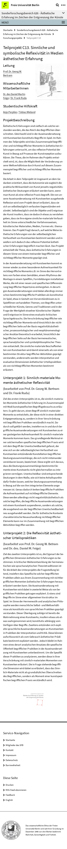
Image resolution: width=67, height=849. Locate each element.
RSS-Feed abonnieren (16, 789)
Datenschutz (12, 760)
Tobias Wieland (27, 112)
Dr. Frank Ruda (18, 98)
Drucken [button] (10, 784)
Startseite (7, 30)
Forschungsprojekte (12, 37)
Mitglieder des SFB (14, 745)
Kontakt (9, 750)
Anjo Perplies (10, 112)
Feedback (10, 794)
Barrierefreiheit (13, 765)
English (9, 799)
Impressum (11, 755)
